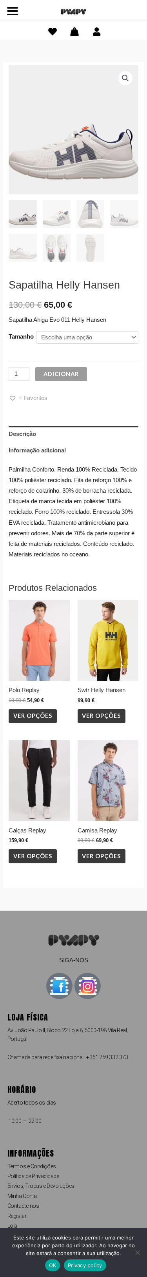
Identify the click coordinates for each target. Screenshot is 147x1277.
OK (52, 1265)
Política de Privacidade (33, 1176)
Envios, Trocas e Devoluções (40, 1186)
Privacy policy (85, 1265)
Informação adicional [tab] (37, 450)
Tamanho (21, 337)
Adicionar (61, 374)
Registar (16, 1216)
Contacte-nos (23, 1206)
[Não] (137, 1252)
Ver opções (32, 715)
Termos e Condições (31, 1166)
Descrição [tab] (22, 434)
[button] (125, 78)
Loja (12, 1226)
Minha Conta (22, 1196)
